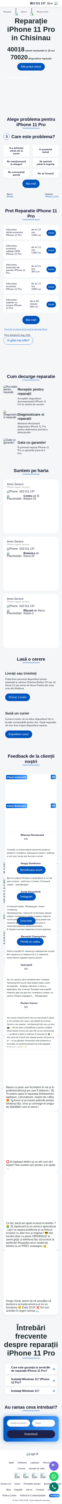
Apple (11, 1463)
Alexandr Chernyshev (33, 936)
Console (21, 1468)
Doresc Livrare (18, 697)
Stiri (59, 1484)
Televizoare (48, 1463)
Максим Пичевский (32, 835)
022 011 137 (29, 3)
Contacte (40, 1490)
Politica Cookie (9, 1495)
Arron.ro (54, 1495)
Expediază (31, 1434)
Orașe (17, 1484)
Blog (8, 1490)
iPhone (10, 196)
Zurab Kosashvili (31, 891)
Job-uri (29, 1490)
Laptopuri (34, 1463)
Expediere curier (19, 734)
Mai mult (31, 183)
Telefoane (22, 1463)
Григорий (26, 964)
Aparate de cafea (37, 1468)
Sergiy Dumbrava (31, 863)
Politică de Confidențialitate (33, 1495)
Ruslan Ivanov (29, 1003)
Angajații (18, 1490)
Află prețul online (31, 66)
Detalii (51, 233)
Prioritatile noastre (32, 1484)
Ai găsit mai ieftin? (18, 340)
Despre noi (6, 1484)
